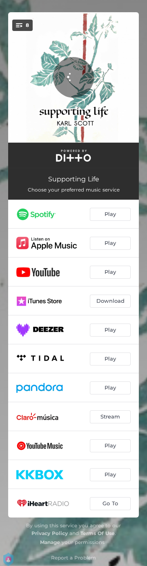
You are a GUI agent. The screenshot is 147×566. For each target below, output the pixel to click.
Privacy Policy (49, 533)
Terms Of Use (97, 533)
